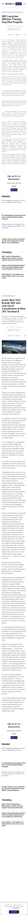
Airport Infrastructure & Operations (12, 12)
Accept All (14, 911)
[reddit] (16, 35)
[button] (3, 4)
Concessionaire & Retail (8, 295)
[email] (19, 35)
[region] (14, 908)
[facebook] (8, 35)
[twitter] (14, 35)
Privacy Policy (16, 907)
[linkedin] (11, 35)
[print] (25, 35)
